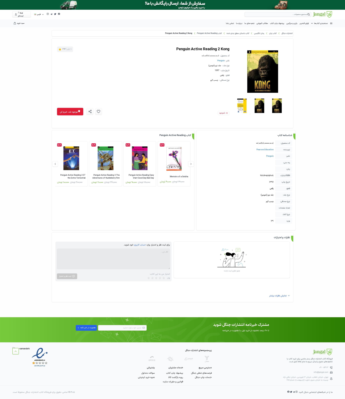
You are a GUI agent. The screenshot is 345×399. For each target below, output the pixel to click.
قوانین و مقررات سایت (173, 381)
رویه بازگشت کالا (175, 377)
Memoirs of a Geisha (179, 176)
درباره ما (239, 23)
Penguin (221, 60)
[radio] (148, 278)
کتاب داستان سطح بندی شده (238, 33)
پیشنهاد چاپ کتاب (277, 23)
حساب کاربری (140, 245)
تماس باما (230, 23)
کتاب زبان (273, 33)
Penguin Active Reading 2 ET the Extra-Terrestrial (72, 176)
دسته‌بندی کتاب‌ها (321, 23)
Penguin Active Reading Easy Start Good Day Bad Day (141, 176)
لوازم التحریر (304, 23)
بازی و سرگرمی (291, 23)
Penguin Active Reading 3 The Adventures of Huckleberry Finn (106, 176)
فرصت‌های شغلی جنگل (201, 373)
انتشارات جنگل (287, 33)
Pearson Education (265, 149)
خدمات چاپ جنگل (203, 377)
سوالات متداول (148, 373)
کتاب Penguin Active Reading (209, 33)
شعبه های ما (249, 23)
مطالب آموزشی (262, 23)
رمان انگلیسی (259, 33)
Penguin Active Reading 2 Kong (178, 33)
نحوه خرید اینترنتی (146, 377)
